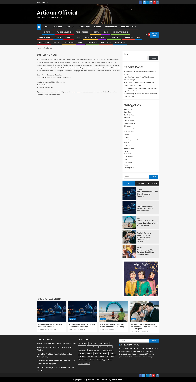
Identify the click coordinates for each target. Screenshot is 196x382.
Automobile (57, 27)
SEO (138, 37)
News (102, 37)
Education (48, 32)
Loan (79, 37)
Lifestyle (68, 37)
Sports (56, 42)
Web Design (92, 42)
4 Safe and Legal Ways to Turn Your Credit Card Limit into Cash (146, 252)
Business (97, 27)
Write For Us (106, 42)
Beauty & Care (84, 27)
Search (126, 54)
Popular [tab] (141, 183)
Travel (80, 42)
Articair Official (57, 12)
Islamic (58, 37)
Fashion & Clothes (64, 32)
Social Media (44, 42)
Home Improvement (120, 32)
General (95, 32)
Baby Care (70, 27)
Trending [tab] (153, 183)
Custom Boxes (111, 27)
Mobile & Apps (90, 37)
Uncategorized (129, 168)
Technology (69, 42)
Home (46, 27)
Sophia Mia (53, 329)
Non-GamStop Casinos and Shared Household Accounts (147, 194)
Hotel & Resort (45, 37)
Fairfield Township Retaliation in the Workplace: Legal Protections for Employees (144, 237)
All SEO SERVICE (103, 380)
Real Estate (128, 37)
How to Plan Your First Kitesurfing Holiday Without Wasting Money (147, 223)
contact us (76, 92)
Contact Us (120, 42)
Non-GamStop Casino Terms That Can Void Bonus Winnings (145, 208)
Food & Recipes (82, 32)
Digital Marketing (128, 27)
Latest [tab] (127, 183)
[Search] (146, 35)
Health (105, 32)
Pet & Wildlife (114, 37)
